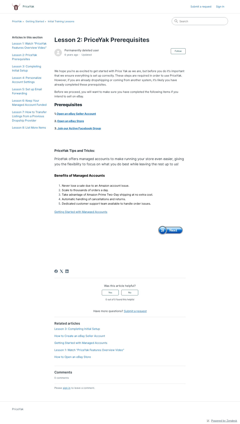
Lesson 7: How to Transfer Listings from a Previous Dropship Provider (29, 116)
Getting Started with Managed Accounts (80, 212)
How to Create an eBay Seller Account (79, 336)
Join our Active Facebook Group (79, 128)
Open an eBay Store (70, 121)
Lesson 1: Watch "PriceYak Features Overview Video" (29, 46)
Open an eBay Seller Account (76, 114)
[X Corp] (61, 271)
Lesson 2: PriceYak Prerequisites (24, 57)
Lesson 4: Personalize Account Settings (26, 80)
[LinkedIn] (67, 271)
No (129, 292)
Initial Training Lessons (61, 21)
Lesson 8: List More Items (29, 127)
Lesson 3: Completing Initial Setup (26, 68)
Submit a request (201, 6)
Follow (178, 51)
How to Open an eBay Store (72, 357)
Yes (110, 292)
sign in (66, 387)
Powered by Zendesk (224, 420)
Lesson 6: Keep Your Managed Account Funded (29, 103)
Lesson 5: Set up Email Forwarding (27, 91)
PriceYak (17, 21)
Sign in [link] (220, 6)
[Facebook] (56, 271)
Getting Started (35, 21)
